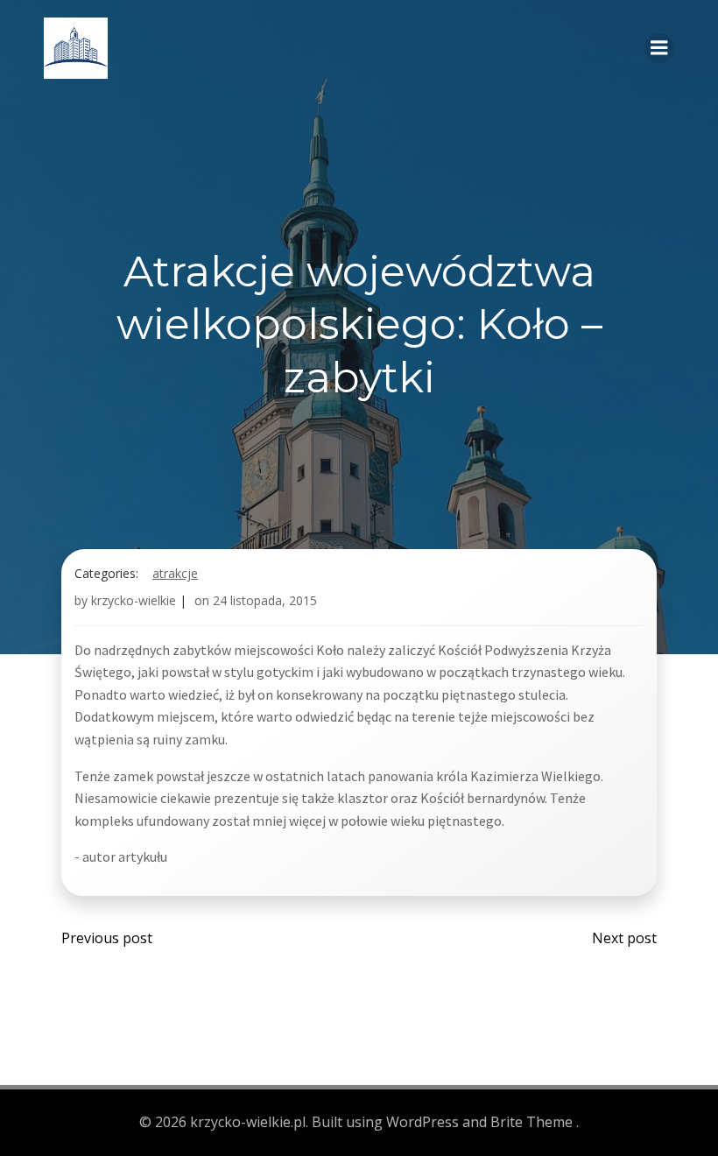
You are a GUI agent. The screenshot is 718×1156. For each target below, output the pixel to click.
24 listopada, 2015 (265, 600)
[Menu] (659, 48)
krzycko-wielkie (133, 600)
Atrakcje (175, 573)
